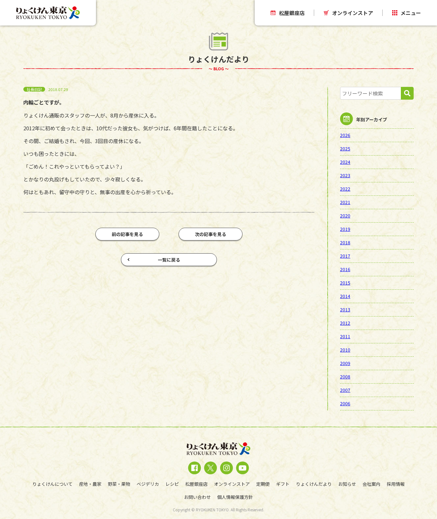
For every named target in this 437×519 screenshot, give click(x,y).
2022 (345, 189)
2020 (345, 215)
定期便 (263, 484)
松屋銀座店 (292, 13)
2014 (345, 296)
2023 (345, 175)
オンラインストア (352, 13)
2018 (345, 242)
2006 (345, 403)
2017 (345, 256)
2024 (345, 162)
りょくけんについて (52, 484)
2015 (345, 282)
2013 (345, 309)
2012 (345, 323)
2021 (345, 202)
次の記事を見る (210, 234)
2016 (345, 269)
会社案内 (371, 484)
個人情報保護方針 (235, 497)
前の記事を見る (127, 234)
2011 (345, 336)
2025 (345, 148)
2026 (345, 135)
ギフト (283, 484)
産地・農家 (90, 484)
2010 (345, 350)
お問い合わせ (197, 497)
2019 (345, 229)
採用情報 (396, 484)
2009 (345, 363)
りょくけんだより (314, 484)
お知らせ (347, 484)
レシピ (172, 484)
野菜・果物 (119, 484)
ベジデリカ (148, 484)
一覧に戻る (169, 259)
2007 (345, 390)
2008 (345, 376)
